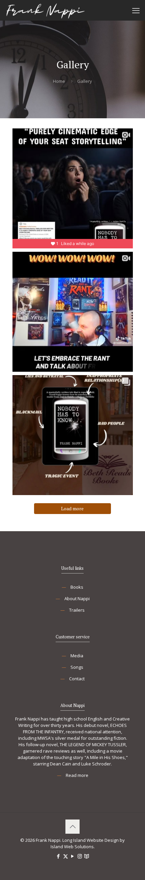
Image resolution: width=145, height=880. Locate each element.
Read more (77, 775)
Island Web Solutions (72, 847)
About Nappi (77, 598)
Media (76, 656)
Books (76, 587)
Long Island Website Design (90, 840)
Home (59, 81)
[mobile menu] (136, 10)
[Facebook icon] (58, 856)
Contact (77, 679)
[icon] (86, 856)
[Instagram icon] (79, 856)
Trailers (77, 610)
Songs (76, 667)
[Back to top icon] (72, 827)
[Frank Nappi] (45, 10)
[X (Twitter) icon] (65, 856)
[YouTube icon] (72, 856)
